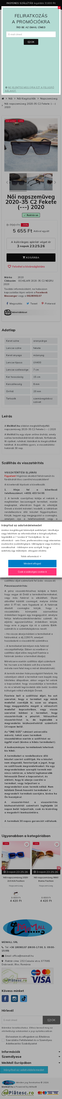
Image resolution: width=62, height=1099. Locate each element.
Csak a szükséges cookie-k (32, 571)
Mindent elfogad (32, 563)
